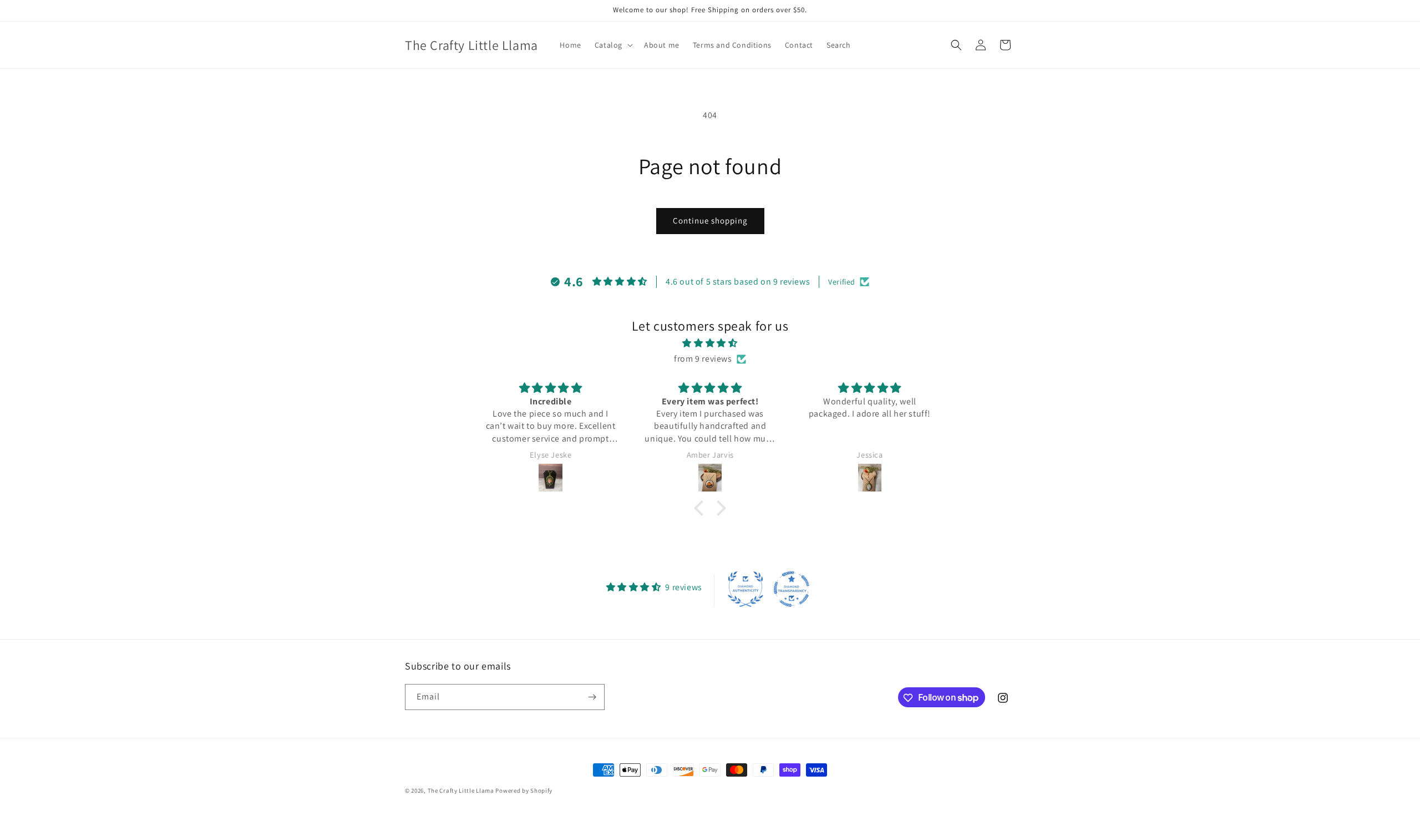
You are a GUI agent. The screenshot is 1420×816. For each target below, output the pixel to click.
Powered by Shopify (523, 790)
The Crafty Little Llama (461, 790)
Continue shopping (710, 220)
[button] (612, 45)
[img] (710, 342)
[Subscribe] (592, 697)
